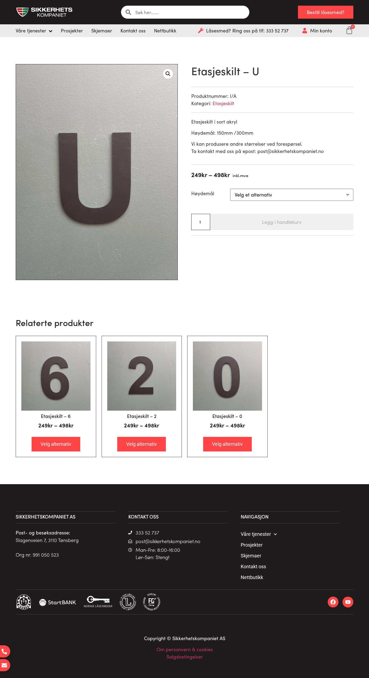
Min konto (321, 30)
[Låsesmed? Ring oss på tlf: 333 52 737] (200, 30)
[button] (168, 74)
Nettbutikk (252, 577)
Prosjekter (252, 545)
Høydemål (202, 193)
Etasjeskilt (223, 103)
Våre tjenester (256, 534)
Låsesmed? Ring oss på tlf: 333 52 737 (247, 30)
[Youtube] (348, 602)
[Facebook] (333, 602)
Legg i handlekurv (281, 222)
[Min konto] (304, 30)
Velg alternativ (56, 444)
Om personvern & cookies (184, 649)
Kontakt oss (253, 566)
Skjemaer (251, 556)
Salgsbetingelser (184, 656)
